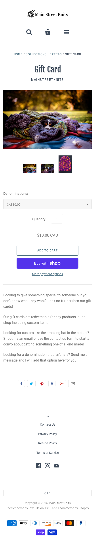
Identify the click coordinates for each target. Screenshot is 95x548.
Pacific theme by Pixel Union (25, 508)
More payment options (47, 274)
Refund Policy (47, 443)
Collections (36, 54)
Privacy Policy (47, 434)
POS (48, 508)
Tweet (31, 383)
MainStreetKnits (47, 79)
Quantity (39, 219)
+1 (62, 383)
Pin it (42, 383)
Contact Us (47, 424)
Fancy (51, 383)
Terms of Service (47, 452)
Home (18, 54)
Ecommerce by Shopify (73, 508)
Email (72, 383)
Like (21, 383)
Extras (56, 54)
